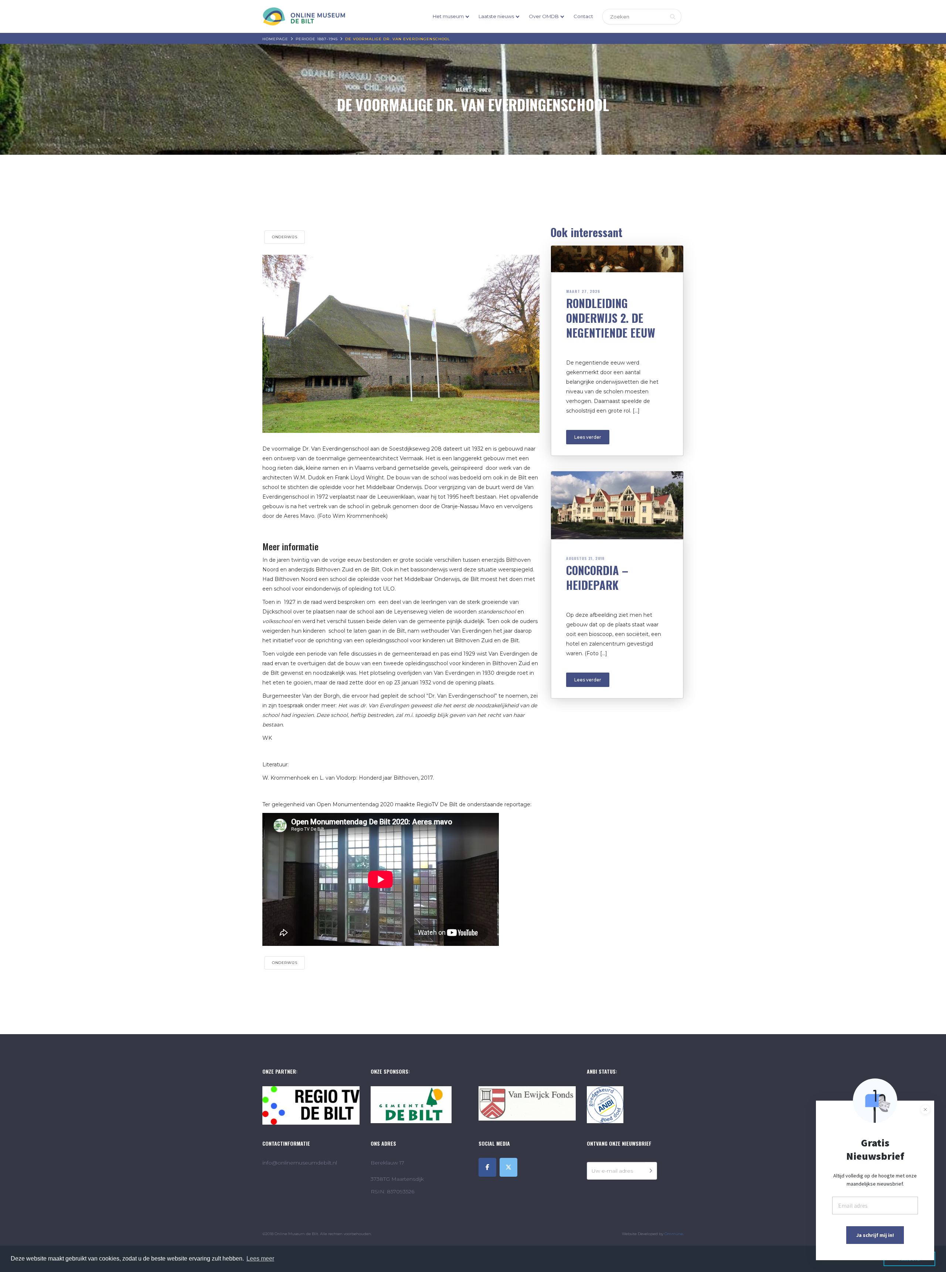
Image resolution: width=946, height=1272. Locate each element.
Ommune (673, 1233)
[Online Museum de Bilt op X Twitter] (508, 1167)
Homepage (275, 39)
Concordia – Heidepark (597, 577)
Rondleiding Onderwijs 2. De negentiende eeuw (610, 318)
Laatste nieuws (496, 16)
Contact (583, 16)
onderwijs (284, 237)
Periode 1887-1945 (317, 39)
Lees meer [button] (260, 1258)
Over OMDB (544, 16)
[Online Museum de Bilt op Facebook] (487, 1167)
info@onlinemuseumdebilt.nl (299, 1162)
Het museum (448, 16)
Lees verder (587, 437)
